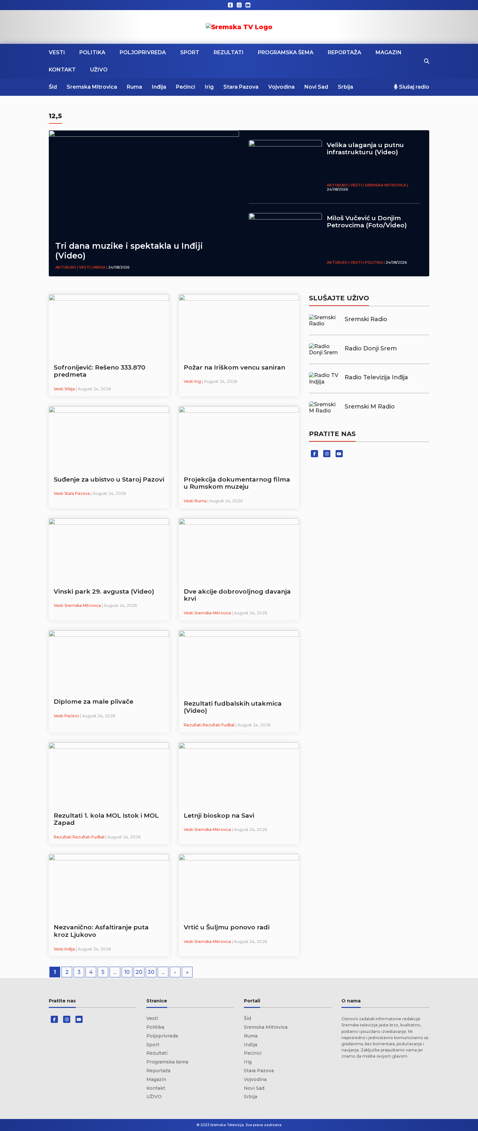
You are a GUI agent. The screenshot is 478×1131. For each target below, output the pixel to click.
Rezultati (229, 52)
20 (139, 972)
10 (127, 972)
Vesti (57, 52)
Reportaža (344, 52)
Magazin (389, 52)
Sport (189, 52)
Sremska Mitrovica (92, 87)
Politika (92, 52)
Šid (53, 87)
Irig (209, 87)
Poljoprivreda (143, 52)
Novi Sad (316, 87)
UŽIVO (99, 70)
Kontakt (62, 70)
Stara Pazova (241, 87)
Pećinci (185, 87)
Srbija (345, 87)
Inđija (159, 87)
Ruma (134, 87)
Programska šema (285, 52)
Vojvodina (281, 87)
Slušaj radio (413, 87)
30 (151, 972)
